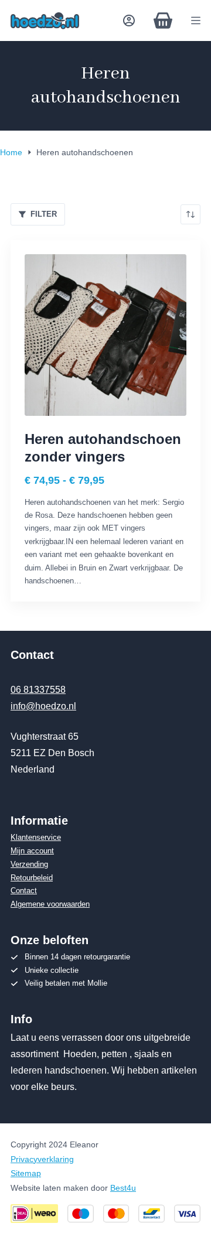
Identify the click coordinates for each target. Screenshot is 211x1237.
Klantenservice (36, 837)
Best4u (123, 1187)
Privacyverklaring (42, 1159)
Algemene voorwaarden (50, 904)
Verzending (29, 864)
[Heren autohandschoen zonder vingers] (105, 335)
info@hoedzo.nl (43, 706)
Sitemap (26, 1173)
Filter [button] (43, 214)
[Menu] (195, 20)
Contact (24, 890)
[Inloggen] (129, 20)
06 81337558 (38, 690)
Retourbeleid (32, 877)
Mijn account (32, 850)
